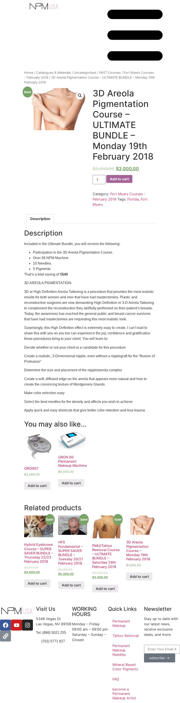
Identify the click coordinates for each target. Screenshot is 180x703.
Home (28, 73)
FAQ (115, 679)
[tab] (40, 218)
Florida (133, 199)
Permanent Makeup (121, 623)
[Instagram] (27, 625)
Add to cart (119, 179)
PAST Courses (110, 73)
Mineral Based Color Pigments (125, 666)
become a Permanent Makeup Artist (124, 693)
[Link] (5, 636)
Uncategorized (85, 73)
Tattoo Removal (125, 635)
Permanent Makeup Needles (121, 650)
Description (40, 218)
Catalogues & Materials (53, 73)
